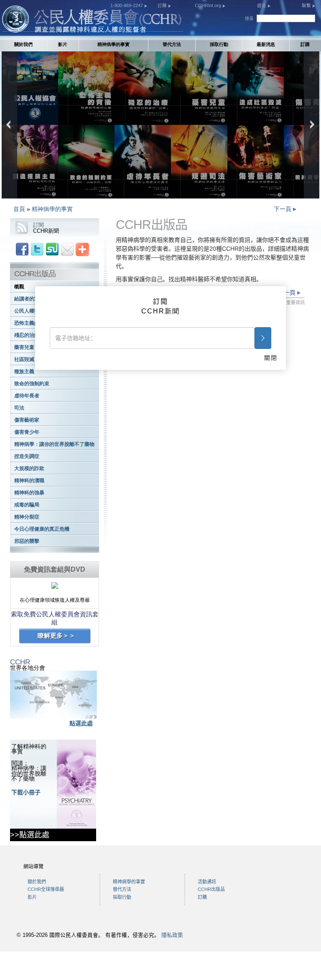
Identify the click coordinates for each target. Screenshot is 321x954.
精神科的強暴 (29, 493)
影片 (62, 44)
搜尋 (249, 18)
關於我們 (23, 44)
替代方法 (172, 44)
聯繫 (307, 5)
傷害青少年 (26, 432)
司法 (19, 408)
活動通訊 (207, 881)
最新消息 (266, 44)
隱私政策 (172, 935)
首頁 (19, 209)
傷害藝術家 (26, 420)
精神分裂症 (26, 517)
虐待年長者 (26, 396)
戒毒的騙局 (26, 505)
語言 (262, 5)
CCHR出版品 (211, 889)
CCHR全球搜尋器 (46, 889)
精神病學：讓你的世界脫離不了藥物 (54, 444)
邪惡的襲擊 (26, 541)
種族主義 (24, 371)
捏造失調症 (26, 456)
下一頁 (283, 209)
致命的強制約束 (31, 384)
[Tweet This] (37, 249)
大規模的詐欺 (29, 468)
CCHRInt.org (208, 5)
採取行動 (219, 44)
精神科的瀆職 (29, 480)
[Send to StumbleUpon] (52, 249)
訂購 (163, 5)
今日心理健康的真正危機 (41, 529)
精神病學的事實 (113, 44)
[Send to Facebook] (22, 249)
